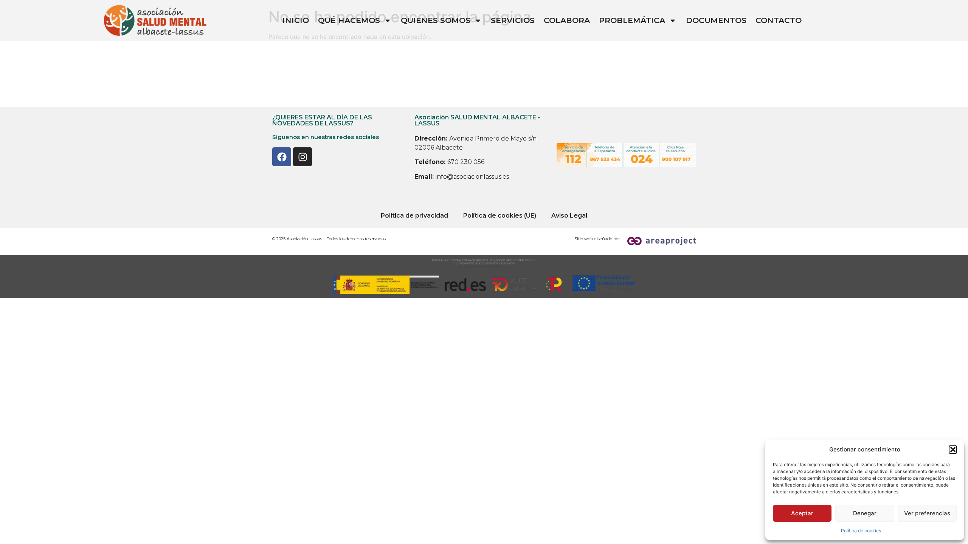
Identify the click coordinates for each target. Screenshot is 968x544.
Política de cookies (861, 530)
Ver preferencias (927, 513)
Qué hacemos (349, 20)
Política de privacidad (414, 215)
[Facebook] (281, 156)
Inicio (295, 20)
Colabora (567, 20)
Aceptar (802, 513)
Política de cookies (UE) (499, 215)
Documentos (716, 20)
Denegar (864, 513)
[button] (953, 449)
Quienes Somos (435, 20)
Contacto (778, 20)
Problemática (632, 20)
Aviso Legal (569, 215)
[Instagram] (302, 156)
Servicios (513, 20)
